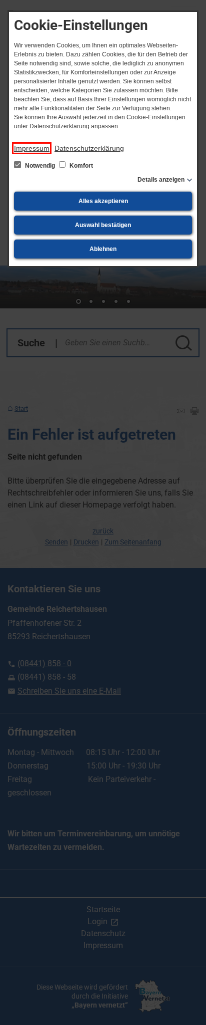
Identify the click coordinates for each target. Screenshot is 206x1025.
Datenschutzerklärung (89, 148)
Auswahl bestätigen (103, 225)
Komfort (80, 165)
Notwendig (40, 165)
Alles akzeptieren (103, 201)
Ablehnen (103, 249)
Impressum (32, 148)
